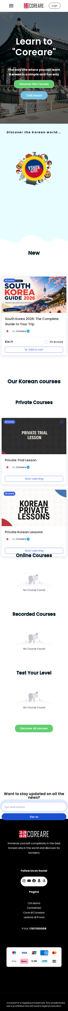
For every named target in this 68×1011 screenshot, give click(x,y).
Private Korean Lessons (24, 532)
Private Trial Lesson (20, 460)
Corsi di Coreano (34, 913)
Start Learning (34, 479)
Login (54, 5)
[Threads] (44, 882)
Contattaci (34, 908)
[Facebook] (34, 882)
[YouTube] (29, 882)
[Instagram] (24, 882)
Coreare (23, 331)
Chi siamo (34, 903)
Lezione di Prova (34, 917)
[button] (61, 280)
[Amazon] (39, 882)
